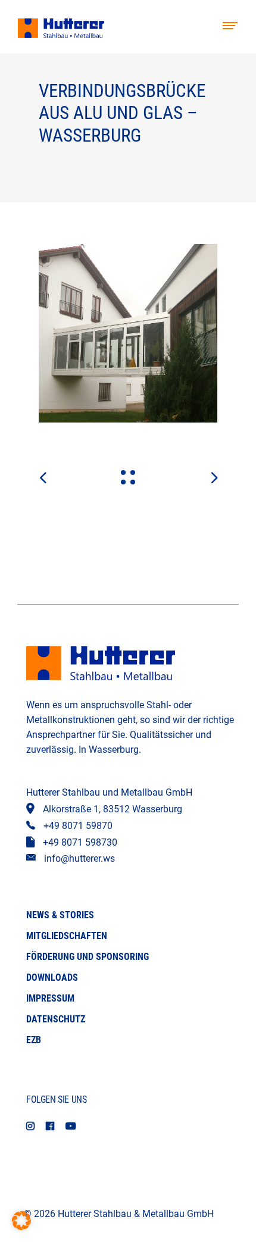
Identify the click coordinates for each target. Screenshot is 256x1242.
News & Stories (60, 915)
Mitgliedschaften (66, 935)
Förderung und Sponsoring (87, 956)
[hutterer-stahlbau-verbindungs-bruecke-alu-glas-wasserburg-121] (128, 333)
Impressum (50, 998)
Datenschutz (55, 1019)
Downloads (52, 977)
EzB (33, 1040)
